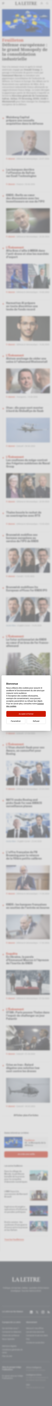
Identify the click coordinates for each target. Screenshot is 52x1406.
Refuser (36, 721)
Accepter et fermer (26, 714)
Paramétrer (16, 721)
